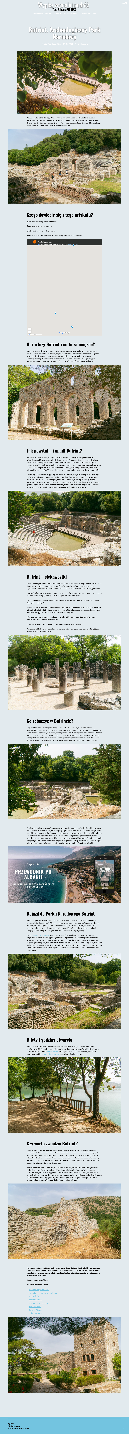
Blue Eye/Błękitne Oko (39, 1289)
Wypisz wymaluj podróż (63, 5)
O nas (94, 13)
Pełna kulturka (85, 13)
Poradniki (48, 13)
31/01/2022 (69, 44)
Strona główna (38, 13)
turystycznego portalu (41, 935)
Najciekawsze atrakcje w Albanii (43, 1293)
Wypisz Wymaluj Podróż (54, 44)
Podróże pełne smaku (71, 13)
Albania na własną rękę (39, 1303)
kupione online (52, 1051)
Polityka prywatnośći (14, 1426)
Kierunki (56, 13)
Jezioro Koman (35, 1299)
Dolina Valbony (35, 1313)
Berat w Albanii (35, 1310)
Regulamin (11, 1423)
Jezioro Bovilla (35, 1306)
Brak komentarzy (83, 44)
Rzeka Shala (34, 1296)
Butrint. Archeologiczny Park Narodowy (64, 33)
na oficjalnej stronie (51, 1054)
